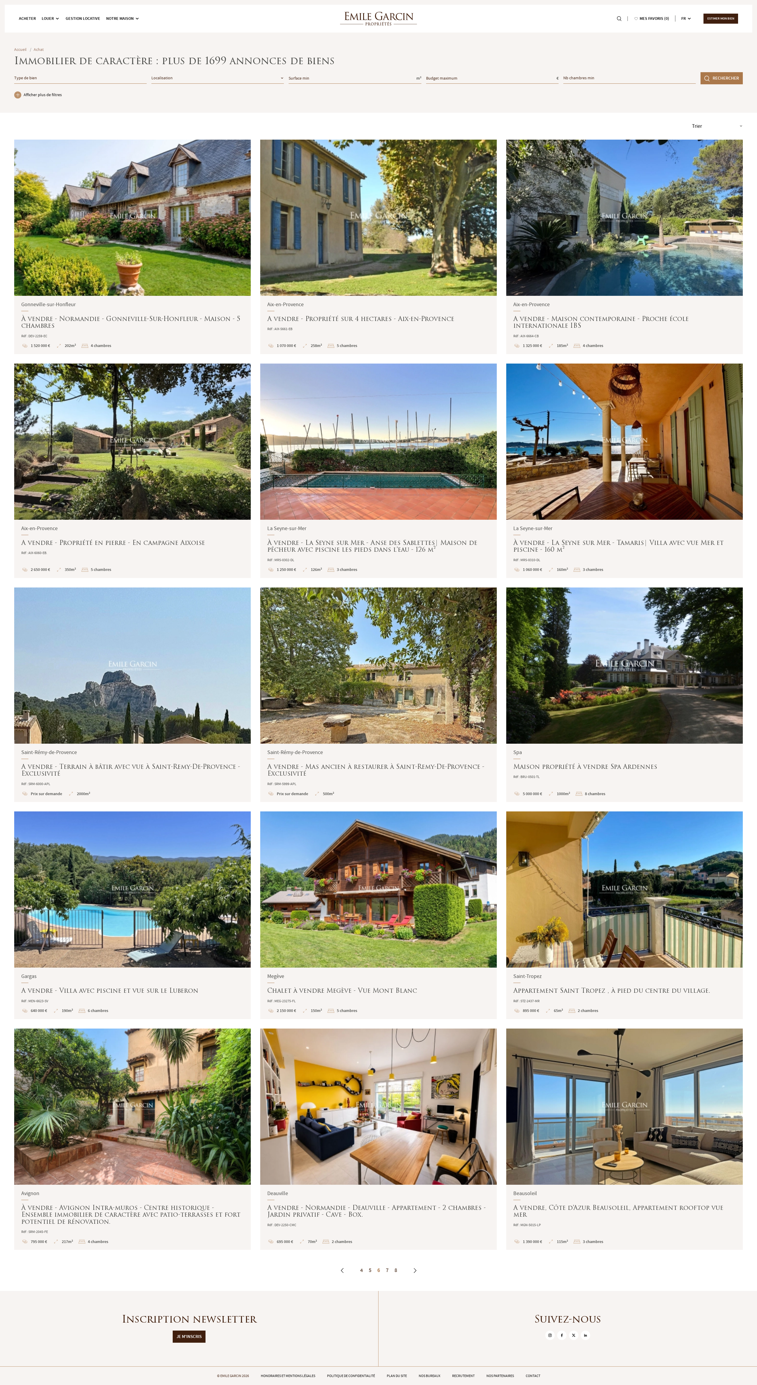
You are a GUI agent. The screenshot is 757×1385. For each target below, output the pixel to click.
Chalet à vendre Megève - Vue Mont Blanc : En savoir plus (378, 915)
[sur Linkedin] (585, 1335)
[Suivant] (414, 1270)
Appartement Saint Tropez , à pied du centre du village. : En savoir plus (624, 915)
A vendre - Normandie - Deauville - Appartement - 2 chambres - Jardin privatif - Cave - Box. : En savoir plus (378, 1139)
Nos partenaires (500, 1376)
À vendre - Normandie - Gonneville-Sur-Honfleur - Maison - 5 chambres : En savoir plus (132, 247)
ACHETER (27, 18)
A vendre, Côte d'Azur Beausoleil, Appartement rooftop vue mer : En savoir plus (624, 1139)
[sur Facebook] (562, 1335)
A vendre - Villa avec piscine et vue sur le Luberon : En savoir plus (132, 915)
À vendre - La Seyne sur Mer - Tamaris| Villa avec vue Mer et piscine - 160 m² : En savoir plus (624, 471)
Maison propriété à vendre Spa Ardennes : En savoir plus (624, 694)
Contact (533, 1376)
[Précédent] (342, 1270)
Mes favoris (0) (654, 18)
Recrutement (463, 1376)
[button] (22, 218)
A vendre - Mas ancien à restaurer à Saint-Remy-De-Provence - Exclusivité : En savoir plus (378, 694)
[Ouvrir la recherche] (619, 18)
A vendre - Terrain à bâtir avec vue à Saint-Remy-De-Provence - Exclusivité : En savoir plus (132, 694)
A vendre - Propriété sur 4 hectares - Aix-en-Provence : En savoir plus (378, 247)
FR (683, 18)
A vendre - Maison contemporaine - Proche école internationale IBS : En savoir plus (624, 247)
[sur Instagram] (550, 1335)
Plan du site (397, 1376)
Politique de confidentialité (351, 1376)
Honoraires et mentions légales (288, 1376)
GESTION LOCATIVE (83, 18)
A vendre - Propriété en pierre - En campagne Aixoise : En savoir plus (132, 471)
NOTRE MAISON (120, 18)
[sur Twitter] (573, 1335)
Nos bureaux (429, 1376)
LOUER (48, 18)
